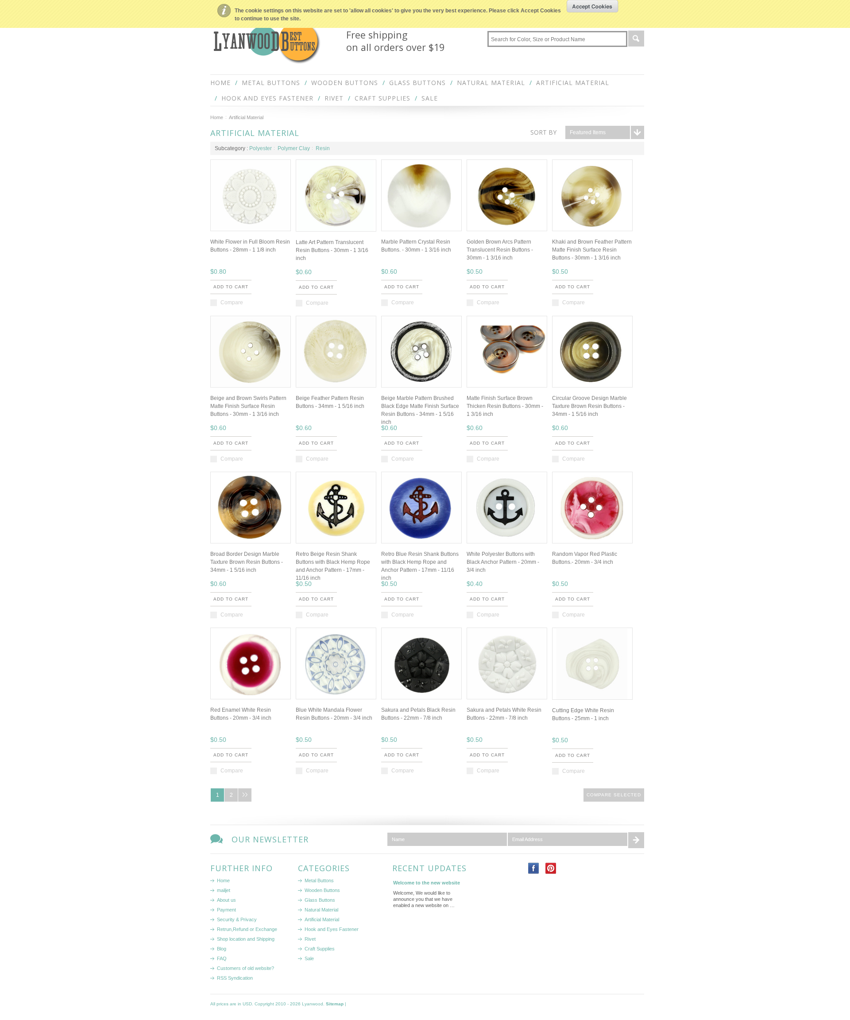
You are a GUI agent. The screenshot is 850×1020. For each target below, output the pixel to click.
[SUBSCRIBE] (636, 839)
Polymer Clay (294, 148)
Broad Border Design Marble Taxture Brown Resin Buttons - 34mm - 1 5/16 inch (246, 562)
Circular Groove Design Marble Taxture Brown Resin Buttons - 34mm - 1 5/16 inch (589, 406)
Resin (323, 148)
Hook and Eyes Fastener (267, 98)
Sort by (543, 132)
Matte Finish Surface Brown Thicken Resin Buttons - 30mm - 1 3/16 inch (505, 406)
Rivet (334, 98)
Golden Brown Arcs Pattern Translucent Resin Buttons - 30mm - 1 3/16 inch (500, 250)
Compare (231, 302)
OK (592, 6)
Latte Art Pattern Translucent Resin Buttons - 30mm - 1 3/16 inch (332, 250)
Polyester (260, 148)
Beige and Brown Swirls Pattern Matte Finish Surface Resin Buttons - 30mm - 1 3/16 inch (248, 406)
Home (216, 117)
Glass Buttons (417, 82)
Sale (429, 98)
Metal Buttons (271, 82)
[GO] (636, 37)
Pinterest (550, 868)
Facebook (533, 868)
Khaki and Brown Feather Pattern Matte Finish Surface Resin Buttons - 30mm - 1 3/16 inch (592, 250)
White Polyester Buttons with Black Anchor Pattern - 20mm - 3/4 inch (503, 562)
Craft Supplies (382, 98)
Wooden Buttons (344, 82)
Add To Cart (230, 286)
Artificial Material (572, 82)
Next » (244, 795)
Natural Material (491, 82)
